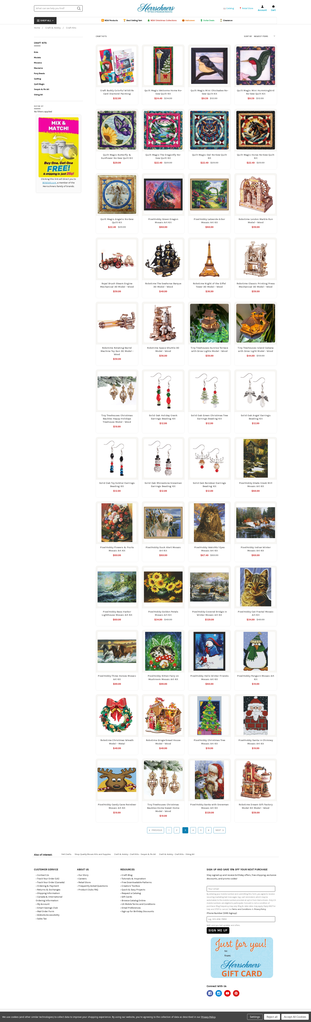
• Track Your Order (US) (47, 878)
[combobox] (58, 8)
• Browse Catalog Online (132, 900)
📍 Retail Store (246, 8)
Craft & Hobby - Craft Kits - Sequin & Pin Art (135, 854)
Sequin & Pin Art (41, 89)
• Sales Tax (41, 918)
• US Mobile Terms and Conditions (137, 904)
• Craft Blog (126, 875)
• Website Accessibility (47, 915)
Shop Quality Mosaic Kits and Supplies (93, 854)
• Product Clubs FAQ (87, 889)
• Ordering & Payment (47, 886)
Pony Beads (39, 73)
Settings (255, 1017)
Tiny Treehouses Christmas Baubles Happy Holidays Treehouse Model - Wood (117, 418)
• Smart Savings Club (47, 907)
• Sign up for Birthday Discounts (137, 911)
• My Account (43, 904)
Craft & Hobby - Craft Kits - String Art (176, 854)
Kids (36, 52)
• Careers (82, 878)
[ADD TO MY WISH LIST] (132, 55)
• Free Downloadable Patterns (136, 882)
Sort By (248, 36)
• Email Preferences (130, 907)
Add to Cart (117, 80)
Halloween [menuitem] (188, 20)
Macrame (38, 68)
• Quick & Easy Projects (132, 889)
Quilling (37, 78)
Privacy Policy (260, 909)
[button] (241, 957)
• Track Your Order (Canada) (50, 882)
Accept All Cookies (295, 1017)
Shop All (45, 20)
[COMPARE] (132, 50)
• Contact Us (42, 875)
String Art (38, 94)
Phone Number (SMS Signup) (222, 913)
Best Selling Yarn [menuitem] (132, 20)
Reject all (272, 1017)
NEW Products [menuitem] (109, 20)
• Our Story (82, 875)
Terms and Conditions (241, 909)
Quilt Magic (39, 84)
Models (37, 57)
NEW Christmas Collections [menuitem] (162, 20)
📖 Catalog (228, 8)
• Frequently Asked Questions (92, 886)
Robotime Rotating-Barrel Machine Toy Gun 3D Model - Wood (117, 351)
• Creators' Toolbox (130, 886)
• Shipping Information (48, 893)
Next (218, 830)
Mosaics (38, 62)
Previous (156, 830)
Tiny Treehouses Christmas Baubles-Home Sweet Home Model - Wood (163, 808)
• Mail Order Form (45, 911)
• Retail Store (84, 882)
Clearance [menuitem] (226, 20)
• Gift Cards (126, 896)
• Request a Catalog (130, 893)
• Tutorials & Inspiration (133, 878)
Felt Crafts (66, 854)
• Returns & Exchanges (48, 889)
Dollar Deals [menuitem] (207, 20)
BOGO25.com (49, 182)
